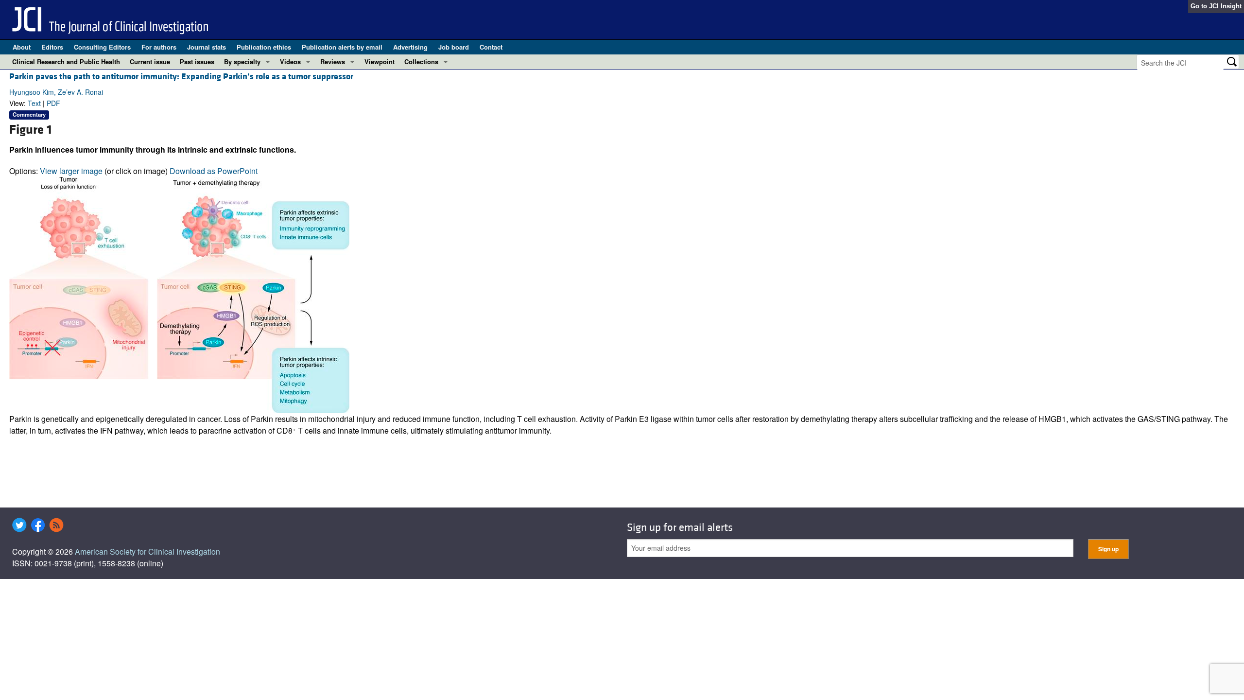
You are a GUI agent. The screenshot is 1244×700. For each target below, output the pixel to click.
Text (34, 103)
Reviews (332, 61)
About (22, 47)
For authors (158, 47)
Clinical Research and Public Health (66, 61)
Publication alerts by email (342, 47)
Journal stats (206, 47)
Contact (491, 47)
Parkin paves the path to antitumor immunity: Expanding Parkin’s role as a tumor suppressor (181, 76)
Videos (290, 61)
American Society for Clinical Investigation (147, 551)
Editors (52, 47)
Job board (453, 47)
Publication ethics (264, 47)
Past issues (197, 61)
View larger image (71, 170)
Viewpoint (379, 61)
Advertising (410, 47)
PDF (53, 103)
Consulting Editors (102, 47)
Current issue (150, 61)
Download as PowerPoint (214, 170)
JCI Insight (1225, 6)
